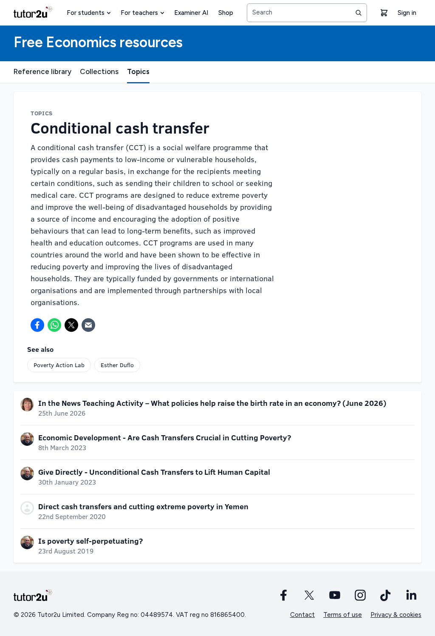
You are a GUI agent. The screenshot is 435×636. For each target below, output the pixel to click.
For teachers (139, 13)
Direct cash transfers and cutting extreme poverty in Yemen (143, 506)
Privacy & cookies (395, 615)
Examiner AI (191, 13)
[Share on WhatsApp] (54, 325)
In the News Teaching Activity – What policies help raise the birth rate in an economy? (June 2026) (212, 403)
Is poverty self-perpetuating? (90, 541)
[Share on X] (71, 325)
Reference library (42, 71)
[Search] (358, 13)
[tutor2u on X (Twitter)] (309, 595)
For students (86, 13)
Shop (225, 13)
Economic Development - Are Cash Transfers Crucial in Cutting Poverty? (164, 437)
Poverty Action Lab (59, 365)
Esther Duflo (117, 365)
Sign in (407, 13)
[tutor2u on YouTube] (335, 595)
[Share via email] (88, 325)
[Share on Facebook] (37, 325)
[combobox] (307, 12)
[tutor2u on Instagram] (360, 595)
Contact (302, 615)
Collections (99, 71)
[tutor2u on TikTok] (386, 595)
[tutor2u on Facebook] (284, 595)
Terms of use (342, 615)
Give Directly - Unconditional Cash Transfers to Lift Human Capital (154, 472)
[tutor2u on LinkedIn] (411, 595)
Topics (138, 71)
